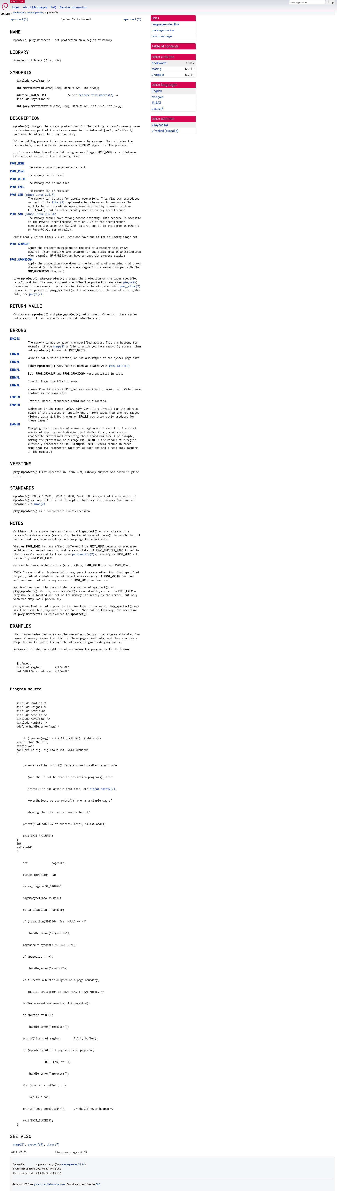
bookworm (19, 12)
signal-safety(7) (102, 788)
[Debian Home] (5, 8)
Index (16, 7)
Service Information (73, 7)
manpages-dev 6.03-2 (73, 1164)
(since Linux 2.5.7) (32, 194)
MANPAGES (17, 1)
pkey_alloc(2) (130, 286)
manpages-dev (35, 12)
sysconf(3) (36, 1144)
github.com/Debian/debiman (50, 1184)
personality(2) (83, 554)
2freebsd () (165, 131)
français (157, 97)
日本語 (156, 103)
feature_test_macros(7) (96, 95)
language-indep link (165, 24)
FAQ (53, 7)
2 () (160, 125)
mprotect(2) (19, 19)
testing (156, 69)
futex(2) (58, 202)
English (157, 91)
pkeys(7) (129, 282)
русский (157, 109)
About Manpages (35, 7)
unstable (158, 75)
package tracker (163, 30)
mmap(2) (59, 346)
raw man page (162, 36)
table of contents (165, 46)
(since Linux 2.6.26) (33, 214)
